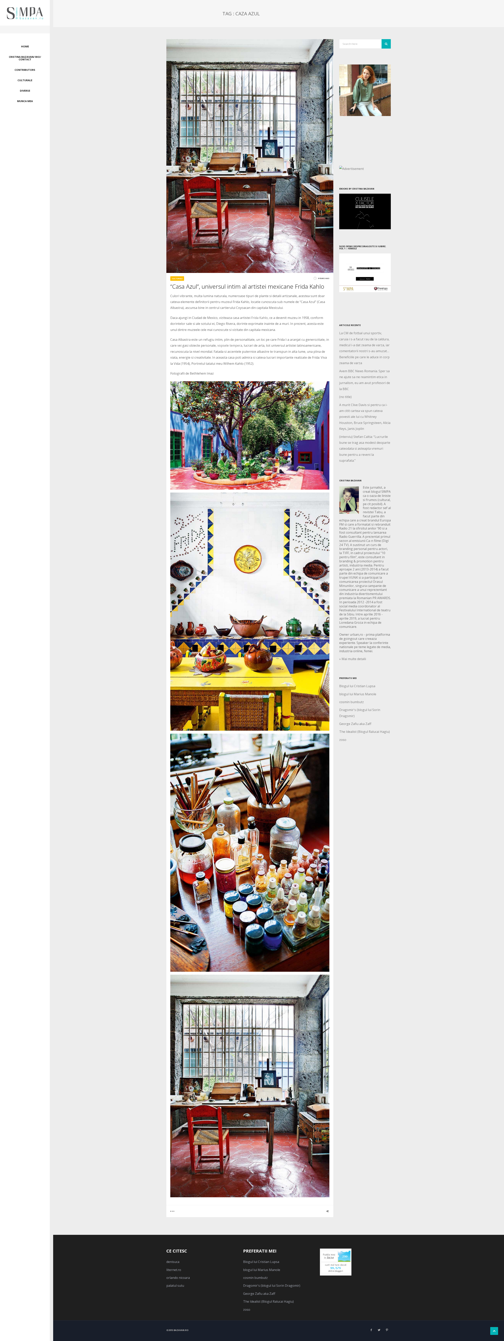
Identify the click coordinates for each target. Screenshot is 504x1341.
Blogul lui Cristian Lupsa (357, 686)
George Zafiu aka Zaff (355, 724)
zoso (342, 740)
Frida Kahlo (259, 318)
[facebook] (371, 1330)
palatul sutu (175, 1285)
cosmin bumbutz (351, 702)
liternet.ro (173, 1270)
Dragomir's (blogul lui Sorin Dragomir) (271, 1285)
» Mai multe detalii (352, 659)
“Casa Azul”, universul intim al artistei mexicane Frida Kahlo (247, 286)
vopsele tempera (229, 345)
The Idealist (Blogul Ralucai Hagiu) (364, 731)
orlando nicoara (178, 1278)
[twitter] (379, 1330)
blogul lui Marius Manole (357, 694)
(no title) (345, 397)
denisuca (172, 1262)
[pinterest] (387, 1330)
